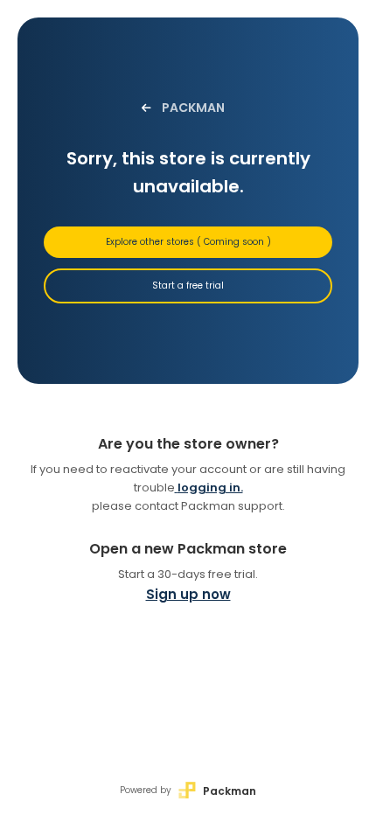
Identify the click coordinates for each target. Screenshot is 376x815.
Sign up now (188, 594)
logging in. (210, 487)
